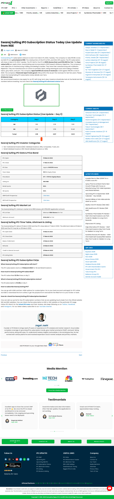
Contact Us (93, 459)
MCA (57, 483)
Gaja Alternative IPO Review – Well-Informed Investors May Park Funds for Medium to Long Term (97, 229)
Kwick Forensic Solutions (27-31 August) (96, 133)
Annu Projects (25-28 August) (95, 63)
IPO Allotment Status (42, 466)
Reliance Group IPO (92, 274)
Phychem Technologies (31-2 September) (95, 116)
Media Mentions (95, 464)
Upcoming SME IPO (42, 462)
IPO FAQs (66, 457)
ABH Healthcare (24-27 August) (96, 141)
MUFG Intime (73, 483)
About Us (93, 457)
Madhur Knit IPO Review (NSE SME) (97, 205)
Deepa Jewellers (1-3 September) (97, 48)
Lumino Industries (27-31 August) (96, 60)
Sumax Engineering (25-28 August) (97, 136)
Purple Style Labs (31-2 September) (97, 53)
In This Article (7, 110)
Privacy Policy (94, 469)
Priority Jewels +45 (23, 13)
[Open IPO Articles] (77, 8)
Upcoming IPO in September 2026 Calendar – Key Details (97, 195)
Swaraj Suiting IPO (7, 58)
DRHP (41, 483)
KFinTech (82, 483)
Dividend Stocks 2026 (92, 264)
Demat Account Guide (93, 277)
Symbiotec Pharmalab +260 (84, 13)
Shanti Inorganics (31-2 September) (97, 120)
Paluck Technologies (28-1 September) (94, 128)
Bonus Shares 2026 (92, 259)
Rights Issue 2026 (91, 254)
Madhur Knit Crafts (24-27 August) (97, 139)
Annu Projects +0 (63, 13)
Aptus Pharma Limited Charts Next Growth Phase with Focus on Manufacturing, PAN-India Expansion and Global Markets (98, 187)
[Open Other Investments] (36, 8)
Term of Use (94, 471)
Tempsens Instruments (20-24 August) (96, 78)
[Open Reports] (48, 8)
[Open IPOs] (16, 8)
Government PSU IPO (92, 269)
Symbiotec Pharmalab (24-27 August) (95, 66)
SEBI (36, 483)
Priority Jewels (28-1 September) (97, 58)
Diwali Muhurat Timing (70, 466)
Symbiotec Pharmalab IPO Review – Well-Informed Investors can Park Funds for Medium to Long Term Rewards (97, 217)
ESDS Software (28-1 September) (97, 55)
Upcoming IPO (40, 459)
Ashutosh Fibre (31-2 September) (97, 113)
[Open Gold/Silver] (62, 8)
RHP (45, 483)
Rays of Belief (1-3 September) (96, 50)
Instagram (7, 306)
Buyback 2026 (90, 252)
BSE (53, 483)
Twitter (64, 304)
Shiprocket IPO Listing (92, 224)
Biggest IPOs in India (69, 469)
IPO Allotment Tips (69, 462)
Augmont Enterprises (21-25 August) (98, 75)
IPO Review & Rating (42, 471)
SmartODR (63, 483)
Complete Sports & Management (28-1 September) (97, 123)
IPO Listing (39, 469)
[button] (1, 378)
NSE (49, 483)
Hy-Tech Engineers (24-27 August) (97, 70)
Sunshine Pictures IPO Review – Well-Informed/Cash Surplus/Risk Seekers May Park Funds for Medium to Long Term (98, 238)
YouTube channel (45, 306)
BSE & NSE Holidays (69, 464)
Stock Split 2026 (91, 262)
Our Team (93, 462)
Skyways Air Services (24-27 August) (98, 72)
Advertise (93, 466)
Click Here (46, 195)
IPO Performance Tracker (71, 459)
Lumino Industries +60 (43, 13)
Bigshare (89, 483)
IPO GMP (39, 457)
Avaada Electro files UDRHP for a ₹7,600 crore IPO (96, 179)
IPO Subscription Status (43, 464)
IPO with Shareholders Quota (95, 267)
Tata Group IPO (90, 272)
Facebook (71, 304)
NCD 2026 (88, 257)
